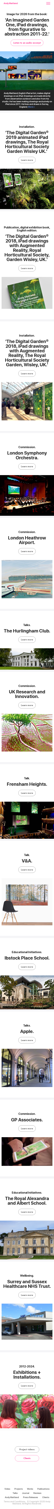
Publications (43, 1489)
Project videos (27, 1449)
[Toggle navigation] (48, 3)
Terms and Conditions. (15, 1501)
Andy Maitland (11, 3)
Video (7, 1489)
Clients (27, 1458)
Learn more (27, 160)
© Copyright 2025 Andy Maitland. (31, 1502)
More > (31, 107)
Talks (15, 1493)
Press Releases (30, 1497)
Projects (18, 1489)
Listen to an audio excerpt (27, 42)
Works (30, 1489)
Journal (25, 1493)
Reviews (37, 1493)
